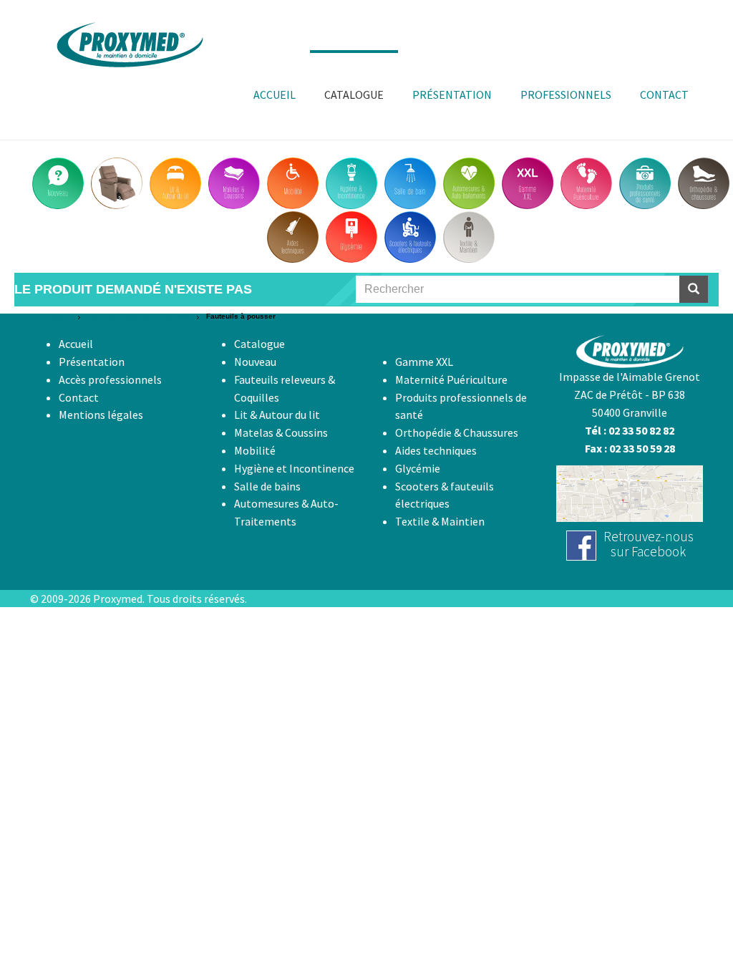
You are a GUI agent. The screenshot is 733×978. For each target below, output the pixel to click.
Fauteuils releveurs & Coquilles (138, 316)
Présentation (92, 361)
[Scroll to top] (687, 932)
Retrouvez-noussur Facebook (648, 544)
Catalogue (53, 316)
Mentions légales (101, 414)
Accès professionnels (110, 379)
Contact (79, 397)
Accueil (76, 344)
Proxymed (117, 598)
